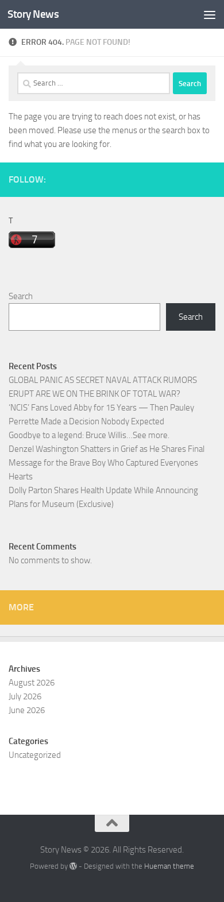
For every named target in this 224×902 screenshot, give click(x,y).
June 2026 (27, 710)
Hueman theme (169, 866)
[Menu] (209, 14)
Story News (33, 14)
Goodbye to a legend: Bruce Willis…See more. (89, 435)
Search (21, 296)
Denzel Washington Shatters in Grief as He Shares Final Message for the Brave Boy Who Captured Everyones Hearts (106, 463)
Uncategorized (35, 755)
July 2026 (25, 696)
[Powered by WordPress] (73, 866)
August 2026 (32, 683)
